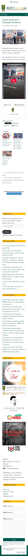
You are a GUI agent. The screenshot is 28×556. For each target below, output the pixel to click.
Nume (8, 506)
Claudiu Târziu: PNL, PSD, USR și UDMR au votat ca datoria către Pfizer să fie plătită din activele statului (14, 349)
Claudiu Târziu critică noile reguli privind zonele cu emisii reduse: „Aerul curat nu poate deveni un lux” (13, 269)
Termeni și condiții (8, 491)
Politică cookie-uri (10, 549)
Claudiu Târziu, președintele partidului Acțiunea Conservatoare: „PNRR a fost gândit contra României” (13, 323)
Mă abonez (7, 232)
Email (8, 512)
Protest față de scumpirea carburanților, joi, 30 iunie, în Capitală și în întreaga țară (6, 142)
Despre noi (6, 489)
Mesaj (8, 519)
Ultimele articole (20, 104)
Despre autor (8, 104)
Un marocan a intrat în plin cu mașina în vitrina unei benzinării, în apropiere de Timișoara (6, 161)
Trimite (14, 540)
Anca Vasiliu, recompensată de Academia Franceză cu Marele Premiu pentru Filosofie (13, 180)
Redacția (5, 494)
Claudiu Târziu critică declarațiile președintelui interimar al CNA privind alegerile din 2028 (13, 253)
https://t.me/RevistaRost (14, 194)
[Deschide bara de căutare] (26, 14)
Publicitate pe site (8, 496)
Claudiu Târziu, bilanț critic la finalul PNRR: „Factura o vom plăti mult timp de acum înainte (13, 276)
